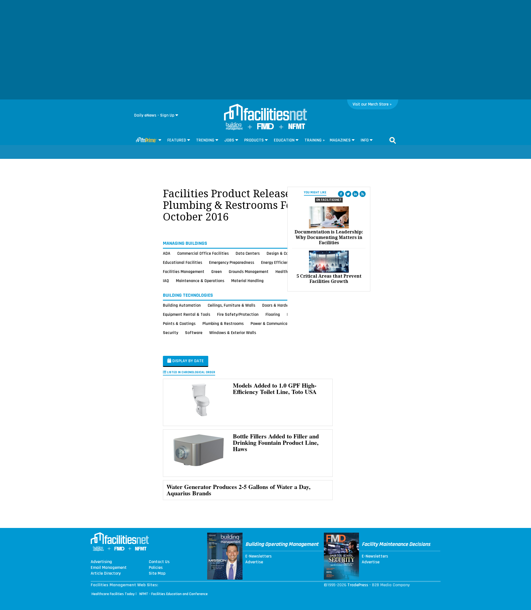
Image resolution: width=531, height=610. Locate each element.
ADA (166, 253)
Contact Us (159, 562)
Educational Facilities (182, 262)
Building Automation (182, 305)
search (392, 140)
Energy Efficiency (276, 262)
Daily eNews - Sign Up (154, 115)
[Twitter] (348, 194)
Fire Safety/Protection (238, 314)
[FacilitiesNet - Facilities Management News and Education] (265, 113)
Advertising (101, 562)
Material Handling (247, 280)
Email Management (109, 568)
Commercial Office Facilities (203, 253)
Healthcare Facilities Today (113, 594)
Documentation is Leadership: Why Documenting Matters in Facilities (329, 237)
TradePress (357, 585)
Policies (156, 568)
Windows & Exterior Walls (232, 332)
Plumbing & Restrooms (223, 323)
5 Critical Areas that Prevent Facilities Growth (328, 279)
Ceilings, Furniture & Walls (231, 305)
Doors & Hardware (278, 305)
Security (170, 332)
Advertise (254, 562)
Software (193, 332)
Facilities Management (183, 271)
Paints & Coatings (179, 323)
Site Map (157, 573)
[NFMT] (296, 128)
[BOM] (234, 129)
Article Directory (106, 573)
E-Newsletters (258, 556)
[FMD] (265, 128)
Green (216, 271)
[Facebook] (341, 194)
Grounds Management (249, 271)
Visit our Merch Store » (372, 104)
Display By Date (187, 361)
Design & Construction (287, 253)
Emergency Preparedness (231, 262)
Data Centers (248, 253)
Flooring (273, 314)
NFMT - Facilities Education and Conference (173, 594)
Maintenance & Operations (200, 280)
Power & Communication (273, 323)
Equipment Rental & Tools (186, 314)
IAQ (166, 280)
